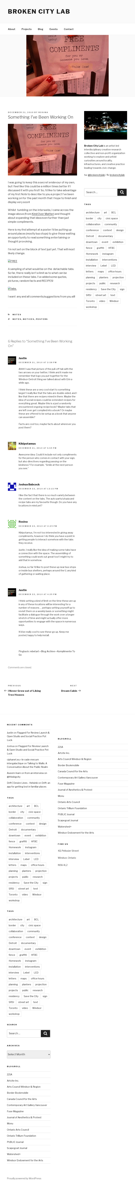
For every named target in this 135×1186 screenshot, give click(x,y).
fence (89, 247)
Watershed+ (14, 1154)
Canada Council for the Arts (22, 1099)
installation (92, 259)
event (105, 242)
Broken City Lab (39, 11)
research (115, 283)
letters (90, 271)
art (105, 212)
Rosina (43, 112)
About (11, 29)
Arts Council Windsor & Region (23, 1086)
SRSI (88, 295)
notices (28, 319)
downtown (91, 242)
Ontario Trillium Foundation (21, 1135)
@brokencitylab (96, 175)
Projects (27, 29)
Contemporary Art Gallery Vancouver (27, 1105)
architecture (93, 212)
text (112, 295)
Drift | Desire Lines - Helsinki (22, 782)
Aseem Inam (14, 773)
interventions (109, 259)
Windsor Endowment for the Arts (25, 1160)
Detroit (90, 236)
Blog (40, 29)
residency (91, 289)
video (102, 301)
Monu (10, 1123)
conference (92, 230)
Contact (69, 29)
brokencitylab (117, 175)
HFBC (111, 247)
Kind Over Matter (43, 213)
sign (122, 289)
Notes (17, 314)
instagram (108, 253)
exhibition (118, 242)
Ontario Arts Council (18, 1129)
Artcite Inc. (13, 1080)
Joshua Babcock (29, 484)
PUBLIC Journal (15, 1142)
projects (90, 283)
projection (118, 277)
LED (113, 265)
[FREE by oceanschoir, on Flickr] (12, 261)
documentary (105, 236)
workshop (91, 307)
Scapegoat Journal (17, 1148)
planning (90, 277)
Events (54, 29)
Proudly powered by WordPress (24, 1178)
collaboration (93, 224)
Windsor (114, 301)
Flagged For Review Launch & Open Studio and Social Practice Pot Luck (28, 736)
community (111, 224)
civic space (112, 218)
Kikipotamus (27, 443)
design (120, 230)
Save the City (108, 289)
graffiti (100, 247)
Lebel (103, 265)
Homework (92, 253)
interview (91, 265)
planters (103, 277)
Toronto (90, 301)
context (107, 230)
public (102, 283)
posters (42, 319)
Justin (23, 358)
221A (9, 1074)
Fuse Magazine (15, 1111)
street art (100, 295)
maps (101, 271)
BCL (113, 212)
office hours (115, 271)
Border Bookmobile (17, 1092)
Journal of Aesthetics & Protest (24, 1117)
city (99, 218)
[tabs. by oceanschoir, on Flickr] (12, 288)
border (89, 218)
